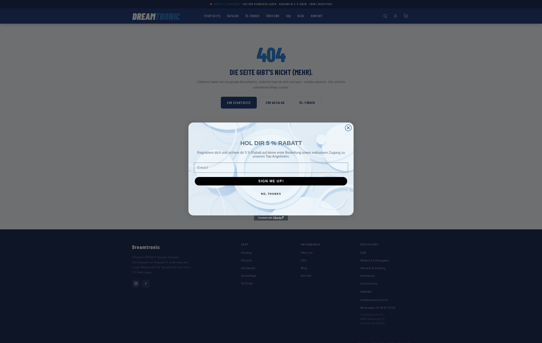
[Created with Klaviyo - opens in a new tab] (271, 217)
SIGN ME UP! (271, 181)
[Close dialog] (348, 128)
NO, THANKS (271, 193)
